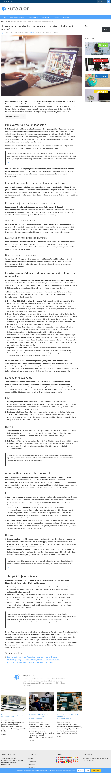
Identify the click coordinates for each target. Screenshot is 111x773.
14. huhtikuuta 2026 (64, 722)
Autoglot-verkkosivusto (17, 17)
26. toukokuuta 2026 (36, 722)
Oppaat (32, 33)
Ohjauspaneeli (67, 17)
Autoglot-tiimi (8, 33)
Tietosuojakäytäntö (89, 760)
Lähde (8, 162)
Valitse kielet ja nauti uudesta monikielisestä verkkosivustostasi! (30, 662)
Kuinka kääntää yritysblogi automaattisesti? (12, 715)
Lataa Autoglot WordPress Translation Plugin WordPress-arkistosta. (32, 657)
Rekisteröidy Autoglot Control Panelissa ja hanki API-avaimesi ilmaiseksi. (33, 659)
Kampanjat (31, 767)
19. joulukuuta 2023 (22, 33)
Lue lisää (3, 734)
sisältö (38, 33)
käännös (55, 33)
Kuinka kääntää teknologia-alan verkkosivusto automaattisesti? (40, 716)
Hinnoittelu (45, 17)
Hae (86, 26)
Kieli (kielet (31, 764)
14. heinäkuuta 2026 (8, 720)
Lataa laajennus (33, 17)
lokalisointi (47, 33)
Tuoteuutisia (32, 761)
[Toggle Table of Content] (22, 116)
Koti (4, 17)
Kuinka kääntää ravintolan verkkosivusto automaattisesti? (67, 716)
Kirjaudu (56, 17)
